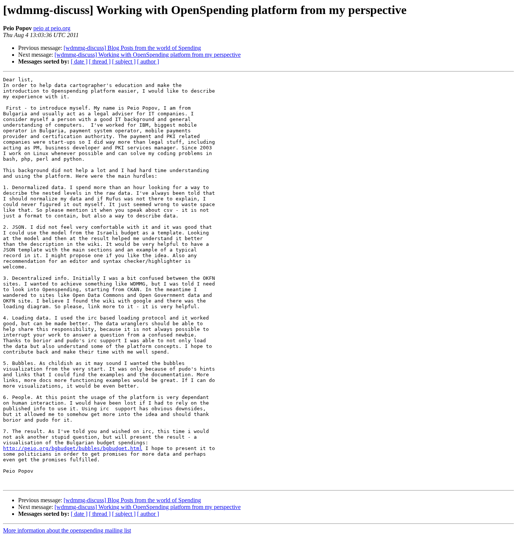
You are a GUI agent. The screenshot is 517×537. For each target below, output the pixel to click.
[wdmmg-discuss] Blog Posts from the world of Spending (132, 48)
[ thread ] (100, 61)
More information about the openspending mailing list (67, 530)
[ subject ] (123, 61)
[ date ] (79, 61)
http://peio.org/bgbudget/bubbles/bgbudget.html (72, 448)
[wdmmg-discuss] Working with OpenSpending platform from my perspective (148, 54)
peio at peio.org (51, 28)
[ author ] (148, 61)
